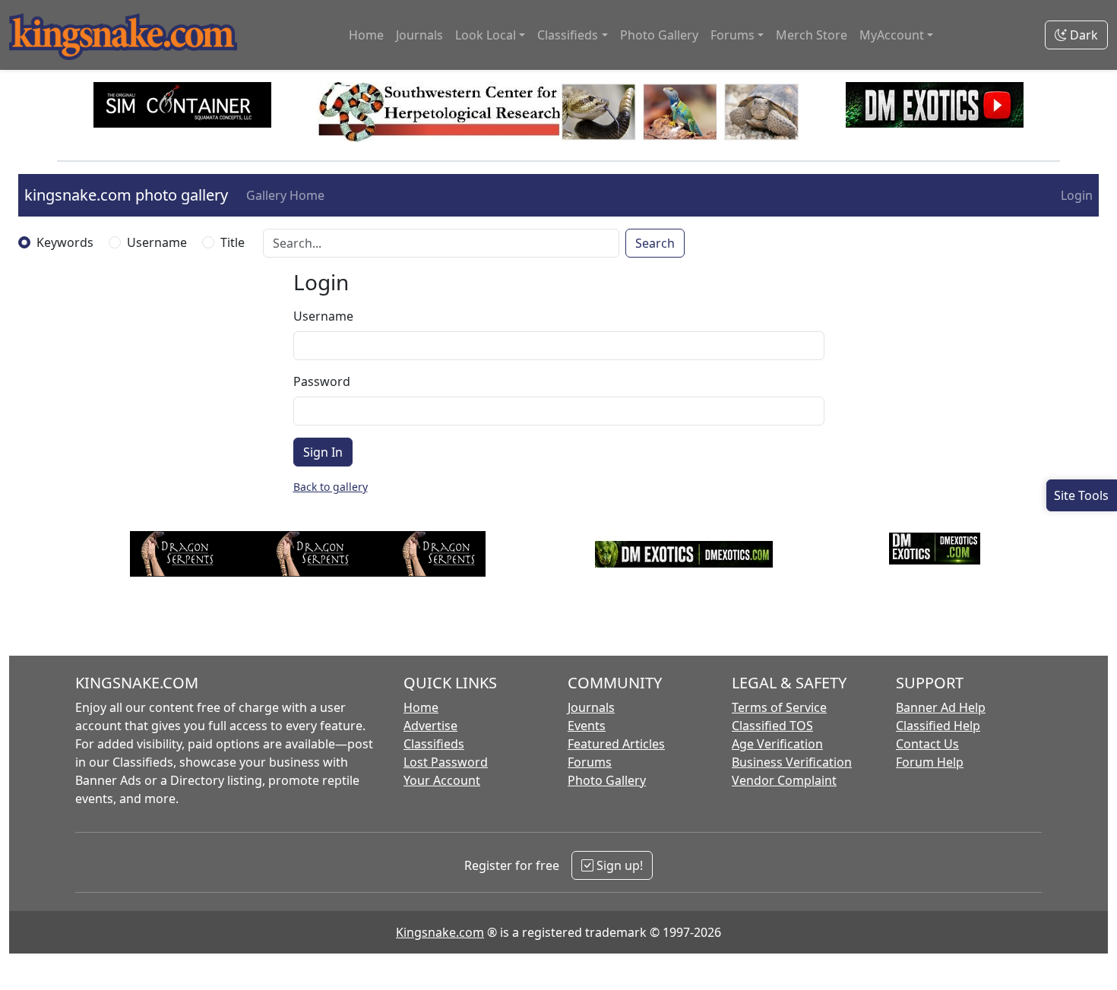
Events (587, 725)
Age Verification (777, 743)
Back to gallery (330, 486)
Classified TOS (772, 725)
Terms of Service (779, 707)
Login (1077, 195)
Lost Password (445, 762)
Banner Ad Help (941, 707)
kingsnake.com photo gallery (126, 195)
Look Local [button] (485, 35)
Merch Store (811, 35)
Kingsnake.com (440, 932)
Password (321, 381)
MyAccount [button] (891, 35)
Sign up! (618, 865)
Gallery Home (285, 195)
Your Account (441, 780)
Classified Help (938, 725)
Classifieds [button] (567, 35)
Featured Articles (616, 743)
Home (366, 35)
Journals (419, 35)
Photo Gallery (659, 35)
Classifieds (433, 743)
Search (655, 243)
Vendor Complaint (784, 780)
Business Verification (792, 762)
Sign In (323, 452)
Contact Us (927, 743)
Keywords (64, 242)
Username (157, 242)
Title (232, 242)
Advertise (430, 725)
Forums (590, 762)
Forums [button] (732, 35)
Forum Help (930, 762)
